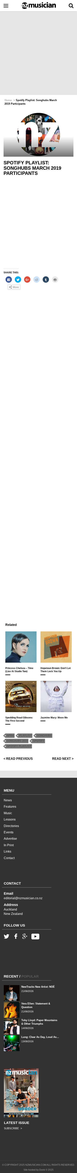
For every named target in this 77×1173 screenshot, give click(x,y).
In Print (9, 845)
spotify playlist (19, 746)
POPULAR (30, 976)
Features (10, 806)
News (8, 800)
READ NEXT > (62, 758)
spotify (38, 740)
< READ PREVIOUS (18, 758)
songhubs (44, 735)
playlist (25, 735)
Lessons (10, 819)
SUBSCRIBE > (13, 1128)
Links (7, 851)
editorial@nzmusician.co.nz (23, 898)
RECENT (11, 976)
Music (8, 813)
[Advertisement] (38, 53)
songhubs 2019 (17, 740)
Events (8, 832)
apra (10, 735)
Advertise (10, 838)
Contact (9, 858)
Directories (11, 826)
